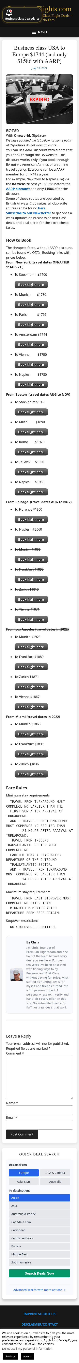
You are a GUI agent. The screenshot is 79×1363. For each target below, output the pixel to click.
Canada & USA (21, 1222)
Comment (15, 1053)
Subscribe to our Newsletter (28, 213)
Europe (24, 1173)
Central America (22, 1238)
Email (11, 1117)
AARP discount (18, 189)
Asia (14, 1206)
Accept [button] (27, 1356)
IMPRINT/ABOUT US (39, 1314)
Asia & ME (24, 1182)
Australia (55, 1182)
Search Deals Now (39, 1273)
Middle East (19, 1254)
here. (42, 208)
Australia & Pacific (23, 1214)
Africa (15, 1198)
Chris (35, 942)
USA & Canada (55, 1173)
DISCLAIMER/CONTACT (39, 1324)
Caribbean (18, 1230)
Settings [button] (10, 1356)
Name (12, 1103)
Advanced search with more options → (39, 1290)
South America (21, 1262)
